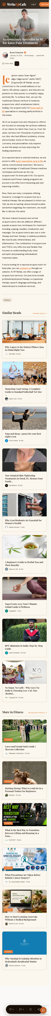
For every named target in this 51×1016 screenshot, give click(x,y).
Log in (33, 4)
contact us (25, 268)
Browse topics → (40, 313)
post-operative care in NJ (29, 161)
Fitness (11, 11)
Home (3, 11)
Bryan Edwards (16, 52)
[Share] (38, 1009)
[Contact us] (43, 1010)
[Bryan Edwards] (5, 55)
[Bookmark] (30, 1009)
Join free (45, 4)
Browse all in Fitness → (38, 713)
